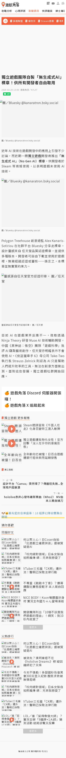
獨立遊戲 (8, 469)
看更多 (33, 627)
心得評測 (20, 11)
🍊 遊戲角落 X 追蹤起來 (25, 405)
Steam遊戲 (47, 21)
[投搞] (48, 3)
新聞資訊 (34, 11)
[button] (62, 3)
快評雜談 (47, 11)
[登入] (58, 3)
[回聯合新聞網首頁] (3, 4)
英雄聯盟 (18, 21)
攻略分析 (7, 11)
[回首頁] (10, 4)
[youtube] (53, 3)
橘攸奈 (32, 21)
